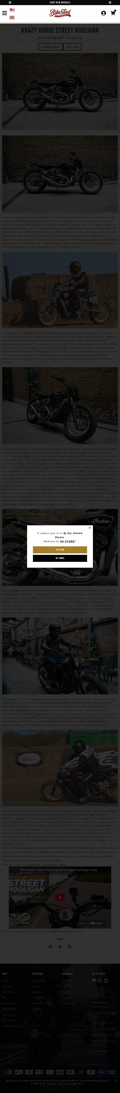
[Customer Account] (103, 13)
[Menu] (4, 13)
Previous (9, 2)
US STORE (67, 541)
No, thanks (60, 558)
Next (110, 2)
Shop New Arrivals (60, 2)
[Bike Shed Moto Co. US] (24, 10)
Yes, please (60, 549)
